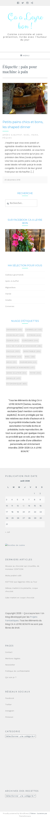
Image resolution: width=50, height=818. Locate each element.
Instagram (9, 711)
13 (23, 506)
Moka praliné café (13, 575)
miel (30, 357)
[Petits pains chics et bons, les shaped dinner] (25, 113)
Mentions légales (12, 658)
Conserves (9, 306)
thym (35, 373)
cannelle (33, 330)
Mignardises (10, 287)
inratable (32, 351)
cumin (13, 340)
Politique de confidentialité (17, 671)
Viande (8, 294)
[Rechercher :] (21, 203)
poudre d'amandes (21, 367)
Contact (8, 652)
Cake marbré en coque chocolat (19, 598)
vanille (14, 378)
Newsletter (10, 665)
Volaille (8, 300)
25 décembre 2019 (12, 180)
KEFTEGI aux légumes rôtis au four (21, 582)
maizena (14, 357)
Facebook (9, 698)
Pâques (7, 138)
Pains (34, 135)
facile (13, 351)
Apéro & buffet (12, 135)
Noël (27, 135)
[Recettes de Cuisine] (15, 545)
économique (17, 384)
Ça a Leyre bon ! (25, 21)
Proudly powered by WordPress (16, 813)
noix (12, 362)
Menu (26, 55)
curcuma (30, 340)
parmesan (28, 362)
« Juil (7, 532)
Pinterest (9, 717)
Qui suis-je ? (10, 677)
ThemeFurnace (25, 816)
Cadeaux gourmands (14, 275)
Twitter (8, 704)
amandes (14, 330)
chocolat (15, 335)
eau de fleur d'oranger (24, 346)
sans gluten (17, 373)
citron (34, 335)
